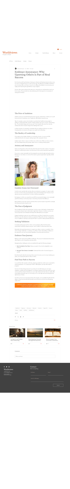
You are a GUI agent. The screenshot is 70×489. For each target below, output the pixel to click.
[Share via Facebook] (15, 316)
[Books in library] (53, 332)
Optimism (40, 308)
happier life (45, 308)
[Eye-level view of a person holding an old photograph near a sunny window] (17, 332)
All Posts (11, 61)
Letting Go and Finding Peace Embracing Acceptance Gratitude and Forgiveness (17, 340)
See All (59, 326)
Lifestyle (24, 61)
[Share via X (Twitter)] (17, 316)
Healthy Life (17, 308)
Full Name (33, 372)
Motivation (34, 308)
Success (50, 308)
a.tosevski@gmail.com (8, 372)
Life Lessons (29, 308)
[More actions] (54, 68)
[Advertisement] (33, 16)
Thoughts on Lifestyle (7, 54)
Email (49, 372)
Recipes (30, 61)
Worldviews (10, 52)
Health (21, 310)
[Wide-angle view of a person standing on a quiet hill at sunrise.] (35, 332)
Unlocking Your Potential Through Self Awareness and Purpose (34, 340)
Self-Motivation (31, 310)
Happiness (23, 308)
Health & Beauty (18, 61)
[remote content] (35, 103)
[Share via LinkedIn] (20, 316)
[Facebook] (4, 367)
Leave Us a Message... (35, 378)
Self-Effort (25, 310)
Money (16, 310)
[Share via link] (23, 316)
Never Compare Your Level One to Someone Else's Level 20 (52, 340)
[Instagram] (9, 367)
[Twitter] (6, 367)
